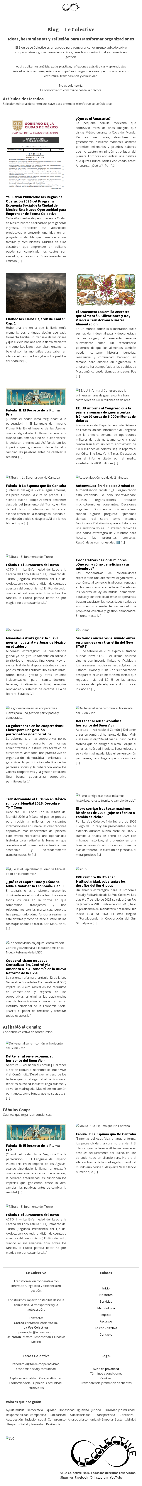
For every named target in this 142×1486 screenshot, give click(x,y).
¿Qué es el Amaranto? (93, 118)
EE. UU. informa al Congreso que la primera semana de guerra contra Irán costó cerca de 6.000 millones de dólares (106, 415)
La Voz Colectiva (106, 1328)
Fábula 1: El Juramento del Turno (32, 565)
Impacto (105, 1315)
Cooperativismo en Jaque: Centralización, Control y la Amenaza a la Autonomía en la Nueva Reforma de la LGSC (36, 967)
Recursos (106, 1321)
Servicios (106, 1301)
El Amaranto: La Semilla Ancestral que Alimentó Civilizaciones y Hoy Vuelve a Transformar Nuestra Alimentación (103, 318)
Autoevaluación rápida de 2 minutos (105, 485)
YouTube (116, 1477)
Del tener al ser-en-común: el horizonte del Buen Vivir (99, 723)
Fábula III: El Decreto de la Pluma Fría (33, 412)
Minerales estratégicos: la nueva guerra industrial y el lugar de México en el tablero (36, 642)
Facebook (82, 1477)
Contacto (106, 1334)
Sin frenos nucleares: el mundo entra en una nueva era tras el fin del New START (105, 642)
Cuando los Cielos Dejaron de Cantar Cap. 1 (35, 321)
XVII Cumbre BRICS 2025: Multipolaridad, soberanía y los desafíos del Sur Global (101, 881)
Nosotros (105, 1295)
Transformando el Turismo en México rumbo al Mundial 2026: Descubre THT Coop (36, 803)
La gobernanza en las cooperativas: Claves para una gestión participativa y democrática (35, 730)
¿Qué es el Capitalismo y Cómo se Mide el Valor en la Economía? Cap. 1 (35, 884)
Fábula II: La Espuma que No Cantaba (36, 485)
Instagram (101, 1477)
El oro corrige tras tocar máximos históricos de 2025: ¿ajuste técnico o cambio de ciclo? (105, 813)
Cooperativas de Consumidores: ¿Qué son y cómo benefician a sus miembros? (102, 564)
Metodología (106, 1308)
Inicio (105, 1288)
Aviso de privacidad (106, 1369)
